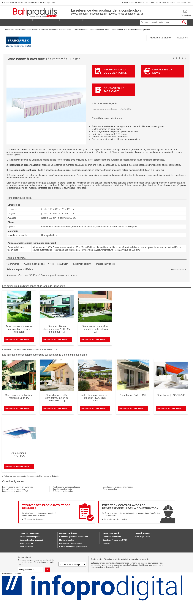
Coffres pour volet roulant (63, 491)
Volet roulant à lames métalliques (66, 487)
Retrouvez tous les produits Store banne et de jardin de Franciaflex (31, 349)
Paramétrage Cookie (142, 537)
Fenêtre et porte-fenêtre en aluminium (17, 487)
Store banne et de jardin (105, 103)
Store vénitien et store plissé (13, 489)
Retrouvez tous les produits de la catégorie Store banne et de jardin (31, 476)
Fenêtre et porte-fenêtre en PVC (15, 491)
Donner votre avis (177, 270)
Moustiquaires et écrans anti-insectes (118, 487)
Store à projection (110, 489)
